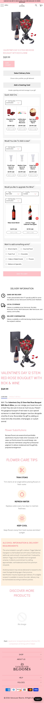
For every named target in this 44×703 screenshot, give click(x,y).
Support (38, 699)
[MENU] (1, 5)
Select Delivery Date (22, 73)
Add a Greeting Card (22, 85)
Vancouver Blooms (17, 698)
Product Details (14, 396)
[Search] (36, 5)
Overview (4, 396)
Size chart (8, 64)
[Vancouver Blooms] (22, 5)
